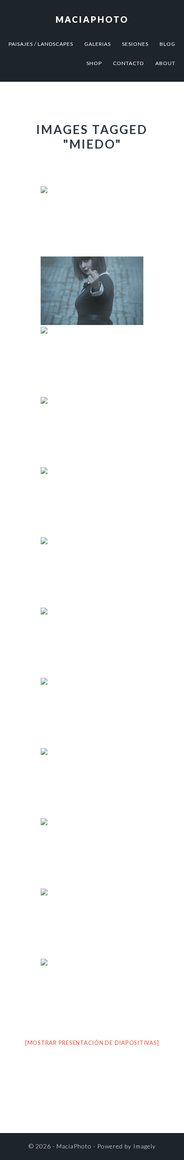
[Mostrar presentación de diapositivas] (92, 1042)
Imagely (144, 1146)
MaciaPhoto (92, 19)
